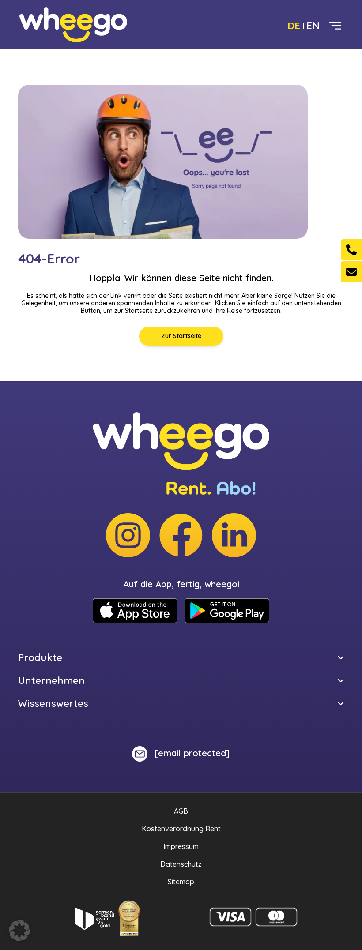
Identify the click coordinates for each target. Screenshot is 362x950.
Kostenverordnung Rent (181, 828)
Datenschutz (181, 864)
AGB (181, 811)
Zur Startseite (181, 336)
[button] (19, 930)
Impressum (181, 846)
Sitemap (181, 881)
